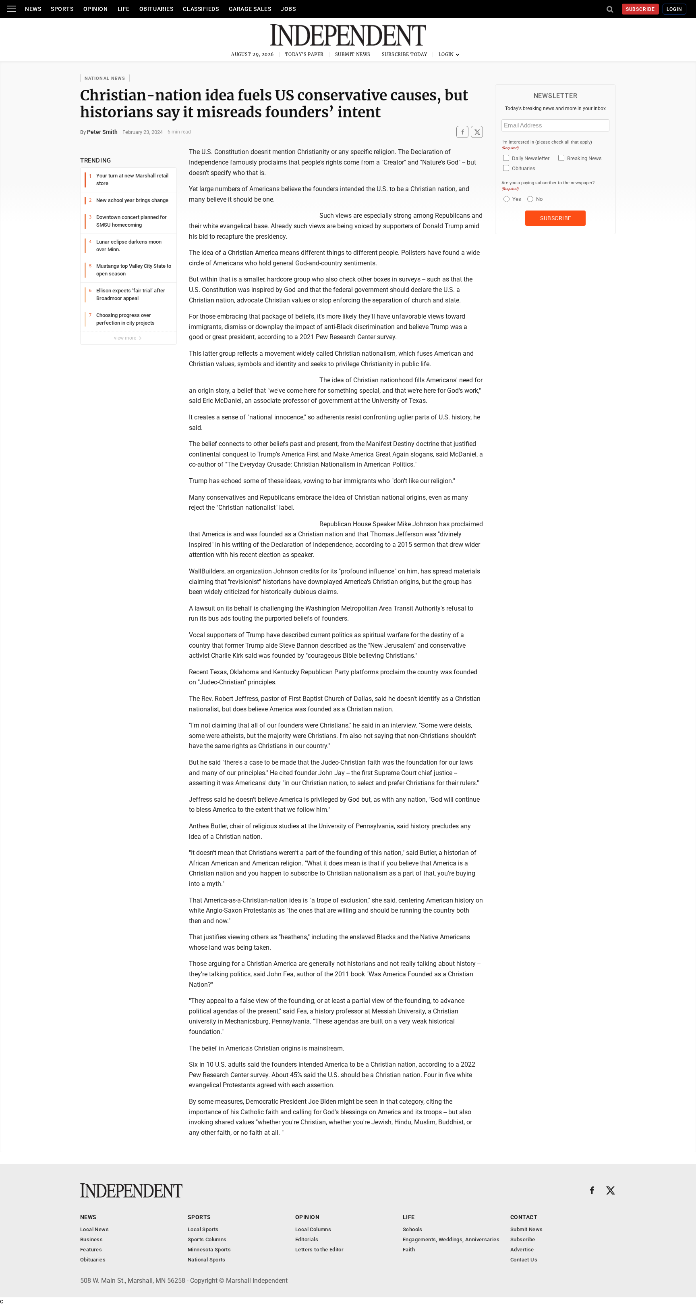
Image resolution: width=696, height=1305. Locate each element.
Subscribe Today (404, 54)
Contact (523, 1217)
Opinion (95, 9)
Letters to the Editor (319, 1250)
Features (91, 1250)
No (539, 199)
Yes (515, 199)
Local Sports (203, 1229)
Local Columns (313, 1229)
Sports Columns (207, 1239)
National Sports (207, 1260)
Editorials (306, 1239)
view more (125, 338)
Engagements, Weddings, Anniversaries (451, 1239)
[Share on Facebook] (462, 132)
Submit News (353, 54)
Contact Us (523, 1260)
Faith (409, 1250)
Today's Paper (304, 54)
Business (91, 1239)
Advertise (522, 1250)
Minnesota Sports (209, 1250)
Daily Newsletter (530, 158)
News (33, 9)
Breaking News (584, 158)
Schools (413, 1229)
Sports (62, 9)
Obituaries (156, 9)
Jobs (288, 9)
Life (124, 9)
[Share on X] (477, 132)
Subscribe (640, 9)
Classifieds (201, 9)
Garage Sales (250, 9)
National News (105, 78)
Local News (94, 1229)
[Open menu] (11, 9)
